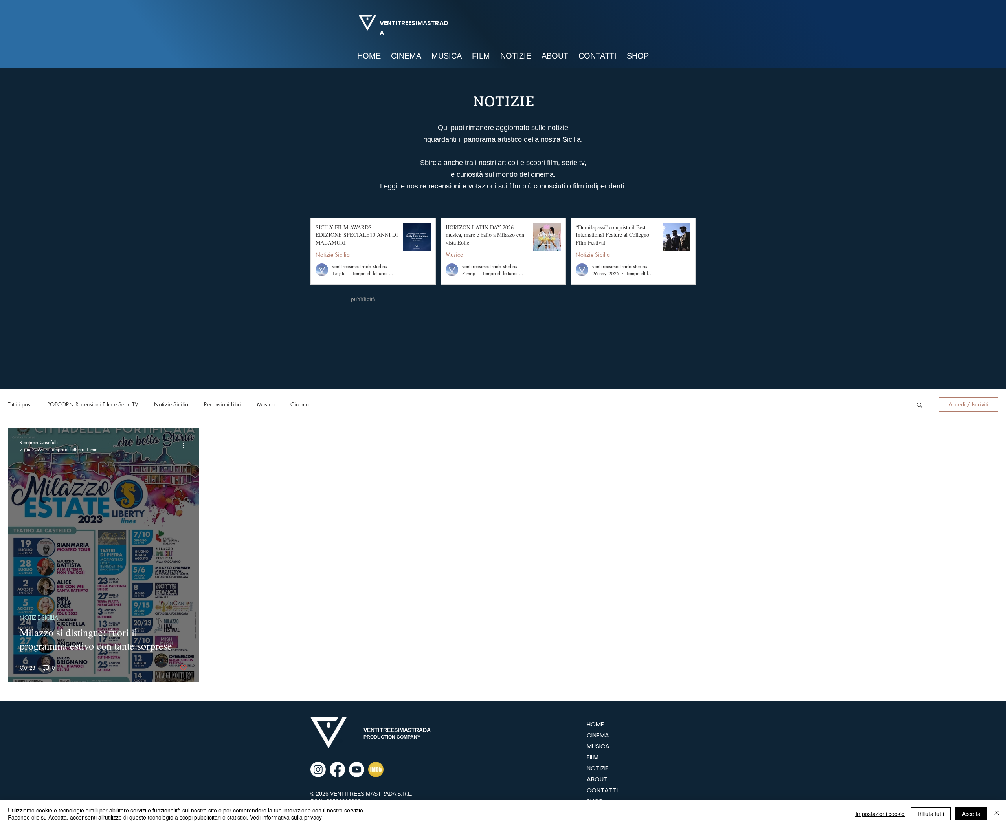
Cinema (299, 404)
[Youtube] (356, 769)
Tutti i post (19, 404)
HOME (595, 724)
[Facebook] (337, 769)
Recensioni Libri (222, 404)
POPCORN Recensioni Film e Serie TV (92, 404)
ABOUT (597, 779)
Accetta (971, 814)
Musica (454, 254)
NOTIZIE (598, 768)
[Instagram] (318, 769)
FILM (592, 757)
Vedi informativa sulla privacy (286, 817)
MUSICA (598, 746)
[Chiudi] (996, 814)
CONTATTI (602, 790)
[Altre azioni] (186, 445)
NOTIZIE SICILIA (39, 617)
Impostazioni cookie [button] (880, 814)
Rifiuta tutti (931, 814)
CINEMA (598, 735)
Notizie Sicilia (333, 254)
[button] (919, 405)
